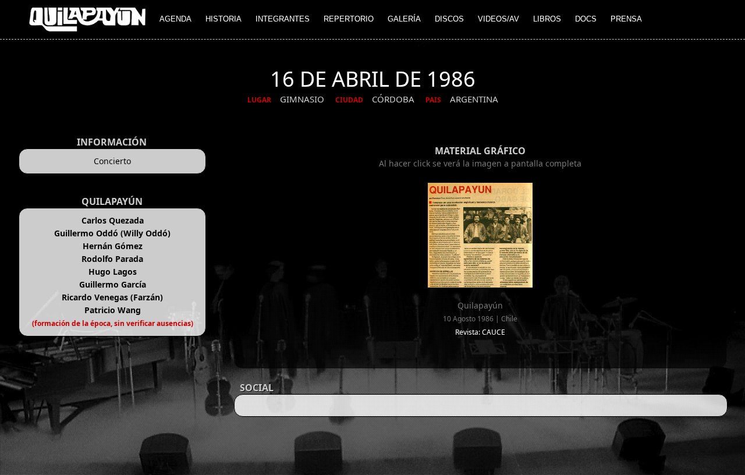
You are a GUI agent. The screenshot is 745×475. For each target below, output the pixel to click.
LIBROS (547, 19)
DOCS (586, 19)
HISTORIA (223, 19)
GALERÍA (404, 19)
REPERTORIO (349, 19)
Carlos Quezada (112, 220)
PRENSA (626, 19)
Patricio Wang (112, 310)
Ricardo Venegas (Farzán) (112, 297)
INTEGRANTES (283, 19)
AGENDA (175, 19)
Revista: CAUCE (480, 332)
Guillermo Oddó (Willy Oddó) (112, 233)
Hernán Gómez (113, 245)
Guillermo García (112, 284)
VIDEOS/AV (498, 19)
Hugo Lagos (112, 271)
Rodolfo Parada (112, 258)
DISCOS (449, 19)
